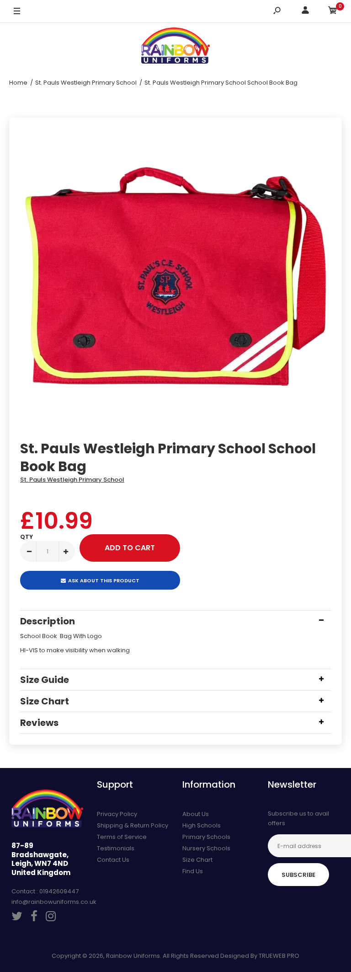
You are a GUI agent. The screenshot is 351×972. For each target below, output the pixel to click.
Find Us (192, 871)
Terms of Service (122, 836)
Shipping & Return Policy (132, 825)
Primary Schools (206, 836)
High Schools (201, 825)
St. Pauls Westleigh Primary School (72, 479)
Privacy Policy (117, 814)
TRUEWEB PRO (279, 955)
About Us (195, 814)
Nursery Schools (206, 848)
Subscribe (298, 874)
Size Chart (197, 859)
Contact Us (113, 859)
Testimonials (115, 848)
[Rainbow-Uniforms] (175, 47)
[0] (332, 11)
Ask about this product (103, 580)
